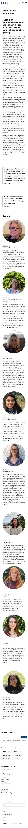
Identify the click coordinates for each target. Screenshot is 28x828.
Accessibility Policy (6, 793)
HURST (6, 2)
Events (4, 817)
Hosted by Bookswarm (21, 823)
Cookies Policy (5, 791)
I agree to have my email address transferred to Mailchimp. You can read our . (13, 741)
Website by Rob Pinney (13, 823)
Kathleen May (6, 298)
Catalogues (5, 808)
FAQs (4, 805)
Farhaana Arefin (6, 697)
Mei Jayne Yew (6, 541)
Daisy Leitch (5, 357)
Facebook (19, 752)
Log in (4, 820)
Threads (7, 758)
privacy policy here (12, 741)
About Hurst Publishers (8, 801)
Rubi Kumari (6, 418)
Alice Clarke (5, 470)
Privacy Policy (5, 789)
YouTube (18, 755)
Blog (4, 811)
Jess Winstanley (6, 595)
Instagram (7, 755)
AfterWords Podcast (7, 814)
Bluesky (7, 752)
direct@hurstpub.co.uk (10, 770)
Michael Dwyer (6, 246)
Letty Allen (5, 643)
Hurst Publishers (5, 824)
